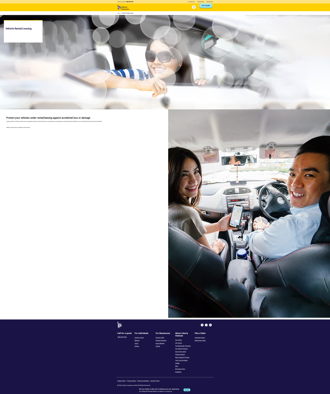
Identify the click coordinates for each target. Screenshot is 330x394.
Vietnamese (209, 1)
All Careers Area (180, 369)
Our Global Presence (181, 349)
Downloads (201, 1)
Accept (187, 390)
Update (177, 363)
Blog (176, 366)
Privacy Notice (131, 381)
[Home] (123, 7)
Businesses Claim (200, 340)
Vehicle (137, 346)
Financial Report (180, 354)
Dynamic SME (160, 337)
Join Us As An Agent (181, 360)
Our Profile (178, 340)
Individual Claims (200, 337)
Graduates (178, 372)
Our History (178, 343)
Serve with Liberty (180, 352)
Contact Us (191, 1)
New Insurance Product (182, 357)
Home (118, 13)
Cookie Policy (121, 381)
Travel (136, 343)
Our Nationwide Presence (183, 346)
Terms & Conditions (143, 381)
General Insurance (161, 340)
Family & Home (139, 337)
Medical (137, 340)
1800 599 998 (129, 1)
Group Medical (160, 343)
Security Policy (155, 381)
